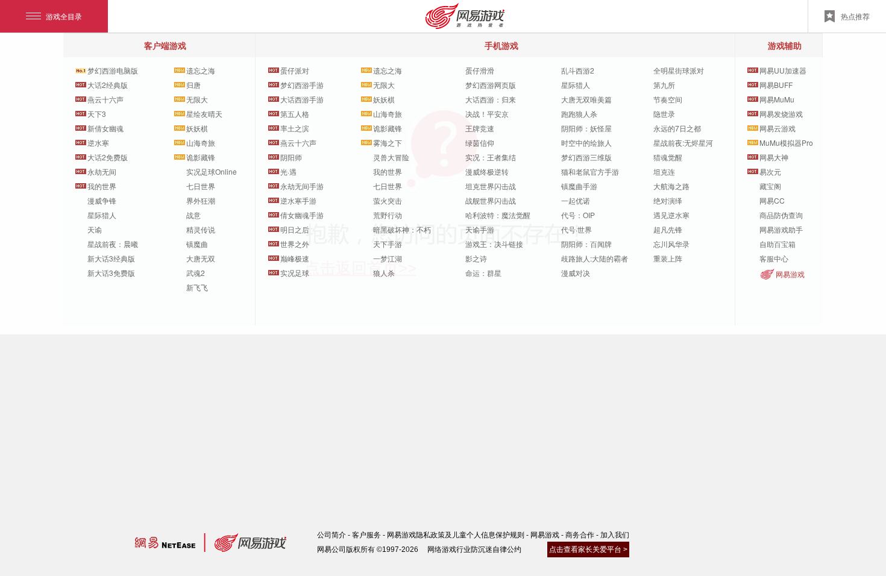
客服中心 (773, 258)
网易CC (772, 200)
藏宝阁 (770, 186)
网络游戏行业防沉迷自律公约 (474, 549)
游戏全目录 (64, 16)
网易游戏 (790, 274)
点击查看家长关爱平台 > (588, 549)
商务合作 (579, 535)
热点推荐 (855, 16)
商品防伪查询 (781, 215)
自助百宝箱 (777, 244)
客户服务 (366, 535)
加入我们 (614, 535)
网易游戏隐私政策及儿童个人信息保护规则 (455, 535)
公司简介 (331, 535)
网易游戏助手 (781, 229)
